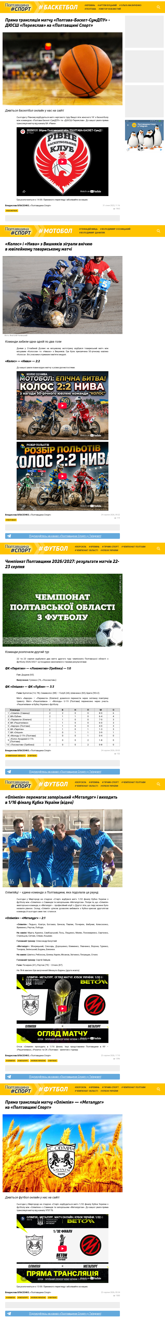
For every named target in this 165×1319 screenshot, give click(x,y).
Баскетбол (61, 7)
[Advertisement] (144, 32)
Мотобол (58, 231)
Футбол (56, 548)
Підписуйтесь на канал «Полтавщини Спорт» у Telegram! (65, 536)
